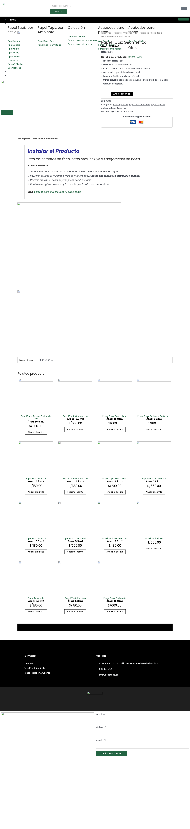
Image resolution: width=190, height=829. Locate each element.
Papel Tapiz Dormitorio (139, 104)
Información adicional (45, 138)
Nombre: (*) (102, 714)
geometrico (117, 111)
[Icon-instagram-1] (95, 704)
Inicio (12, 19)
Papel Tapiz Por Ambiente (120, 33)
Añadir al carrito (121, 93)
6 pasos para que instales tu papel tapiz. (57, 191)
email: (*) (101, 740)
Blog (12, 75)
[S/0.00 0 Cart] (184, 8)
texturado (128, 111)
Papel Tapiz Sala (141, 33)
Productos (16, 23)
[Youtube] (100, 704)
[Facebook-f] (90, 704)
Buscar (58, 11)
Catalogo (28, 663)
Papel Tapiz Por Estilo (34, 668)
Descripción (24, 138)
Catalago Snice (120, 104)
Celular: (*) (101, 727)
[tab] (24, 139)
